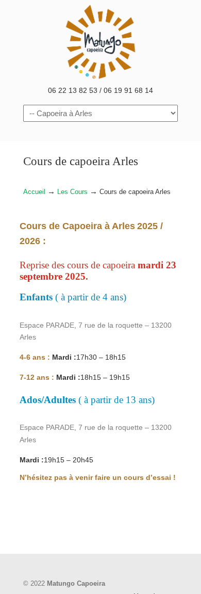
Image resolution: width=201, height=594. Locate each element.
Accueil (34, 192)
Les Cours (72, 192)
